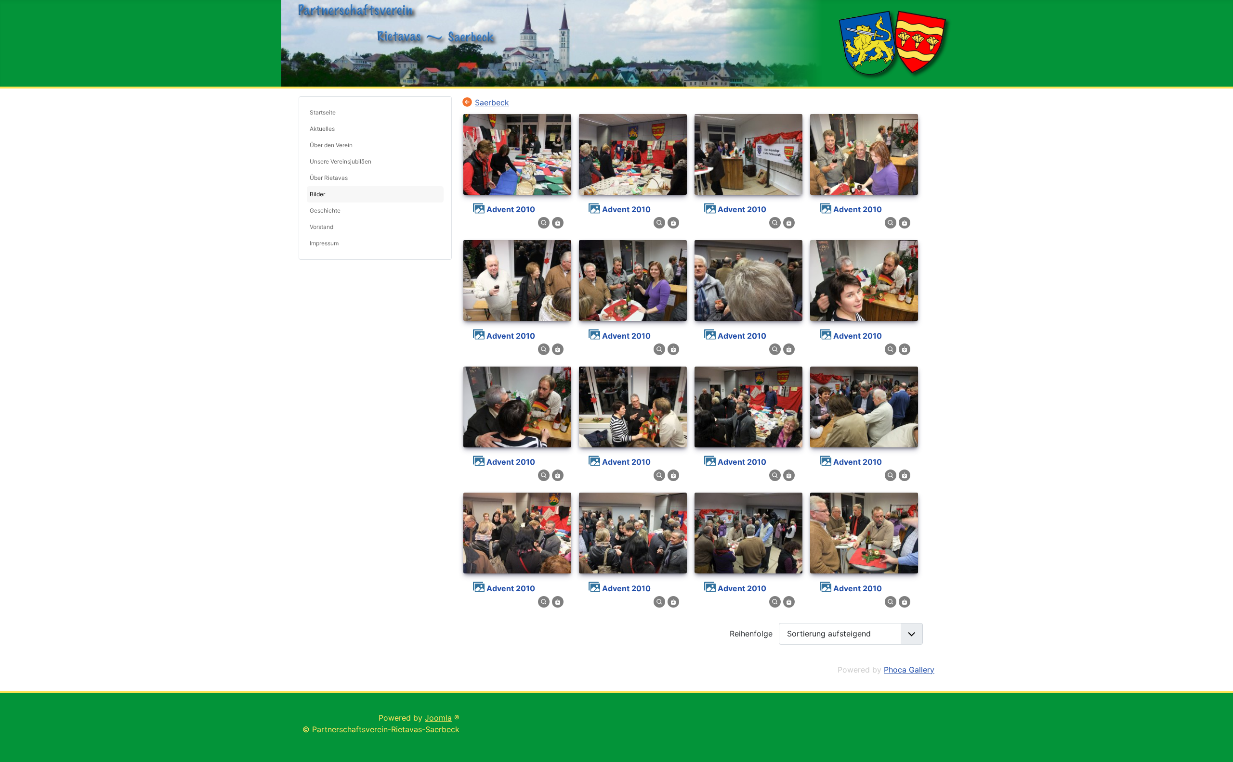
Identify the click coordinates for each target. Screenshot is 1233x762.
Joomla (438, 718)
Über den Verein (331, 145)
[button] (436, 161)
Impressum (324, 243)
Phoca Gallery (909, 669)
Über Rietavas (329, 177)
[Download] (558, 222)
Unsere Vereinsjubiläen (340, 161)
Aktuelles (322, 128)
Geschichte (325, 210)
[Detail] (544, 222)
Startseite (323, 112)
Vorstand (321, 226)
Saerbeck (492, 102)
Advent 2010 (510, 209)
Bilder (317, 194)
